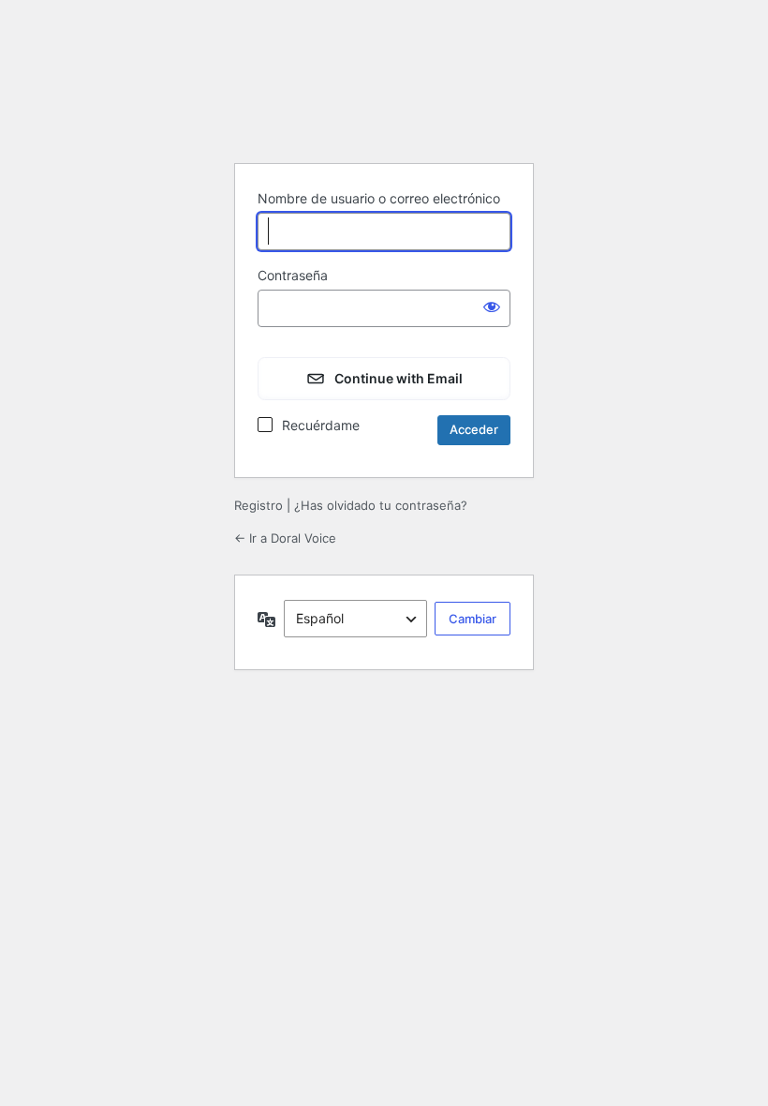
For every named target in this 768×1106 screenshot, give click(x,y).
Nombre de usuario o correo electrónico (379, 198)
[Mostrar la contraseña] (491, 306)
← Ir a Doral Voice (285, 538)
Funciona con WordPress (384, 101)
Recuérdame (321, 425)
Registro (258, 505)
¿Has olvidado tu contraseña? (380, 505)
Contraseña (293, 275)
